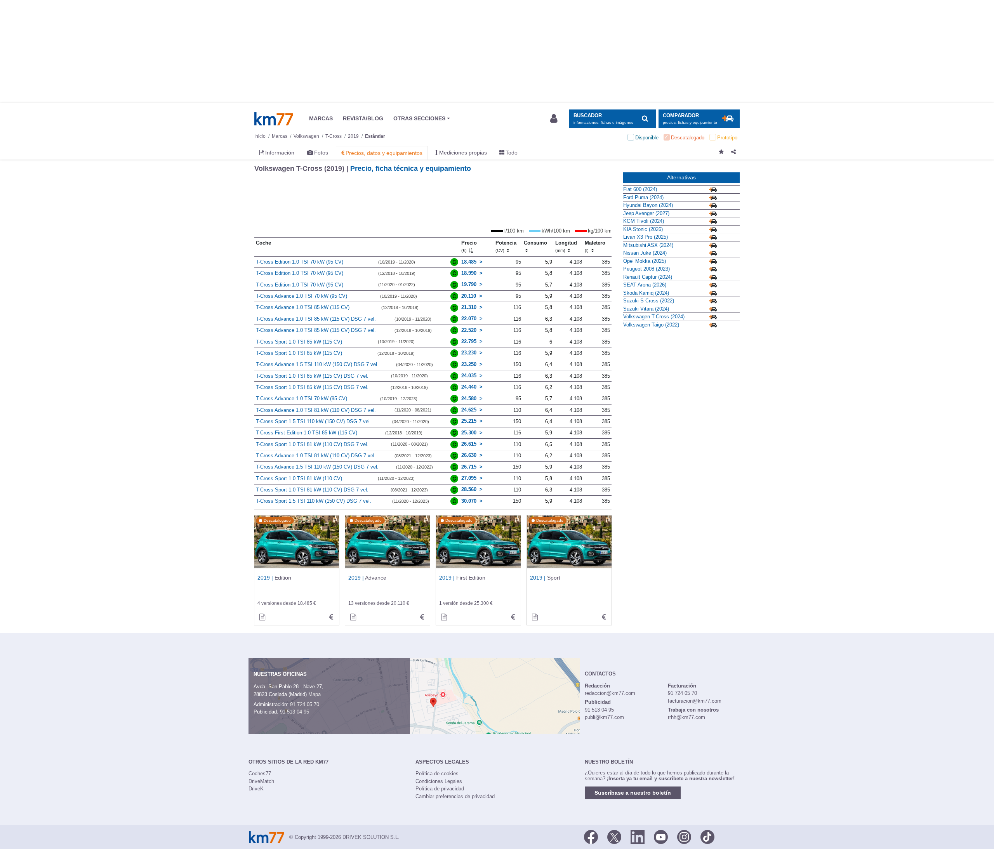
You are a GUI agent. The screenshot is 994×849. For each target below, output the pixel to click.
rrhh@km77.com (686, 717)
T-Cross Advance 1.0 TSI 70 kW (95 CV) (301, 296)
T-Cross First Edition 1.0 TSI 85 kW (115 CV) (306, 433)
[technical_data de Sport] (603, 617)
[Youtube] (661, 836)
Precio (469, 246)
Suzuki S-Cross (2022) (648, 301)
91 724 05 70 (304, 704)
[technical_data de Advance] (422, 617)
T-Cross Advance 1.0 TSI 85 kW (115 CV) (302, 307)
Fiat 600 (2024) (640, 189)
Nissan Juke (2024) (645, 253)
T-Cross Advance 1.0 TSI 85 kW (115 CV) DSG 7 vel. (316, 319)
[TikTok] (707, 836)
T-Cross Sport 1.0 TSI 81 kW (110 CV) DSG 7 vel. (312, 444)
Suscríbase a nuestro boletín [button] (632, 793)
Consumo (535, 243)
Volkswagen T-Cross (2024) (654, 316)
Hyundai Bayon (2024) (648, 205)
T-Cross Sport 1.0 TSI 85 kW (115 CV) (299, 342)
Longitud (566, 246)
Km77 (273, 119)
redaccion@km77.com (610, 693)
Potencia (505, 246)
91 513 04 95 (294, 712)
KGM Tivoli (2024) (643, 221)
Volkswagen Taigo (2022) (651, 325)
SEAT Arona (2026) (644, 285)
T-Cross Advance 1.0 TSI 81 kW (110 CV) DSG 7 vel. (316, 410)
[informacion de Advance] (353, 617)
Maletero (595, 246)
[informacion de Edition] (262, 617)
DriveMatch (261, 781)
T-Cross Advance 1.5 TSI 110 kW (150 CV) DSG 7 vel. (317, 364)
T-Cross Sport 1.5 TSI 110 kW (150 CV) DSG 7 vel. (313, 421)
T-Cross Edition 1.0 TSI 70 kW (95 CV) (299, 262)
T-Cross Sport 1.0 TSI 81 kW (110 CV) (299, 478)
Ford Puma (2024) (643, 197)
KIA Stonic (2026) (643, 229)
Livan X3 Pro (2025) (645, 237)
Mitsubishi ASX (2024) (648, 245)
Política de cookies (437, 773)
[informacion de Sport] (534, 617)
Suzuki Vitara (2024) (646, 309)
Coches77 (259, 773)
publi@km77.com (604, 717)
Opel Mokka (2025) (644, 261)
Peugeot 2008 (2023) (646, 269)
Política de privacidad (439, 789)
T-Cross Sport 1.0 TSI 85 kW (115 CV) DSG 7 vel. (312, 376)
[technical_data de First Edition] (513, 617)
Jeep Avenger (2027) (646, 213)
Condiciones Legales (438, 781)
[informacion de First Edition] (443, 617)
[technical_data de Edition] (331, 617)
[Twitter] (614, 836)
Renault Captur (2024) (647, 277)
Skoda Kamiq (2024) (646, 293)
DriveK (256, 789)
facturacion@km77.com (694, 701)
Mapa (314, 694)
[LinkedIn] (638, 836)
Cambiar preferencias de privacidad (455, 796)
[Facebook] (591, 836)
